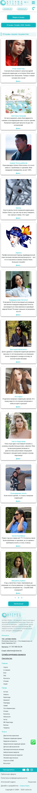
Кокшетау (6, 714)
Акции (5, 684)
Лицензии (32, 782)
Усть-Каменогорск (9, 708)
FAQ (4, 675)
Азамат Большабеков (18, 163)
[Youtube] (24, 770)
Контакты (6, 678)
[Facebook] (28, 770)
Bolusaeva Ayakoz (18, 581)
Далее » (18, 81)
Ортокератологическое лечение (13, 749)
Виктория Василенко (18, 349)
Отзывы (6, 681)
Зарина (19, 253)
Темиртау (6, 728)
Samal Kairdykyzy (18, 536)
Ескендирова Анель (18, 493)
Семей (5, 705)
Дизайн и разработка (9, 786)
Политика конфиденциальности (14, 778)
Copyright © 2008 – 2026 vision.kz (18, 790)
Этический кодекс (8, 782)
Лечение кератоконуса (10, 758)
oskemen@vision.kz (14, 651)
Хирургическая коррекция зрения (14, 744)
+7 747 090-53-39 (15, 647)
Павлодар (6, 703)
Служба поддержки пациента (14, 654)
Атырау (5, 711)
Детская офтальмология (11, 747)
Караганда (6, 697)
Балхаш (5, 725)
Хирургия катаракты (10, 741)
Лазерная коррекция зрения (12, 738)
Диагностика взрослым (11, 735)
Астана (5, 692)
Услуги (5, 667)
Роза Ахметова (18, 69)
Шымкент (6, 700)
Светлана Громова (18, 116)
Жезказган (6, 717)
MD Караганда (8, 722)
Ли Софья (18, 397)
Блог (4, 673)
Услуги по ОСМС (8, 760)
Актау (5, 719)
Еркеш (18, 208)
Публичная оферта (8, 774)
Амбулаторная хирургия (11, 752)
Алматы (6, 694)
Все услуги (6, 763)
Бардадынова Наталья (18, 300)
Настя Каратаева (18, 441)
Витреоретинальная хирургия (13, 755)
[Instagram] (31, 770)
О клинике (6, 670)
